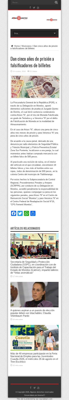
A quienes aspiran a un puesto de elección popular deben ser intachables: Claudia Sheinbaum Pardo (32, 313)
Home (17, 46)
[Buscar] (56, 2)
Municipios (27, 46)
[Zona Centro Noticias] (34, 20)
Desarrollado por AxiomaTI (34, 395)
